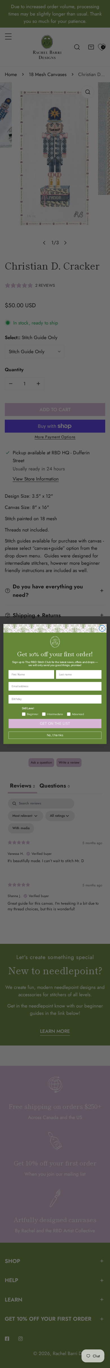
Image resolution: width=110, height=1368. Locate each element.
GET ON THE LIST (55, 724)
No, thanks (55, 735)
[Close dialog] (102, 628)
